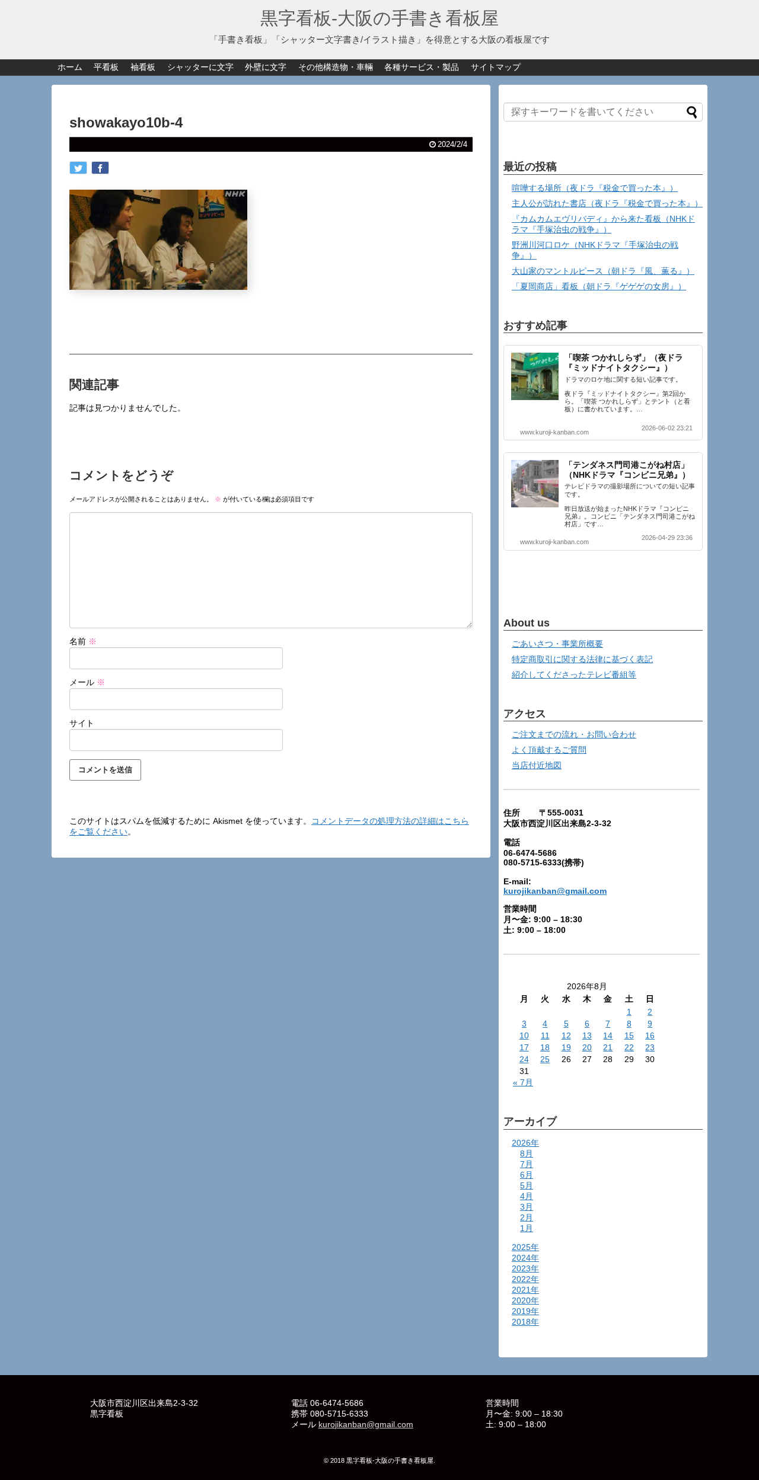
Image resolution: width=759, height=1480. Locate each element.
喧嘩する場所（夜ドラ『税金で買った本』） (595, 188)
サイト (81, 723)
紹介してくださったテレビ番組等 (574, 674)
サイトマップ (496, 67)
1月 (526, 1228)
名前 (83, 641)
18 (545, 1047)
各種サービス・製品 (421, 67)
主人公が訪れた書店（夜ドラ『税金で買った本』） (607, 203)
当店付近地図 (537, 765)
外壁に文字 (265, 67)
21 (608, 1047)
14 (608, 1035)
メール (87, 682)
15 (629, 1035)
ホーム (70, 67)
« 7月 (523, 1082)
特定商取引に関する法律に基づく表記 (582, 659)
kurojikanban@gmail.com (555, 891)
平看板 (106, 67)
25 (545, 1059)
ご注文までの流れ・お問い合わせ (574, 734)
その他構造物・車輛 (335, 67)
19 (566, 1047)
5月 (526, 1185)
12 (566, 1035)
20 (587, 1047)
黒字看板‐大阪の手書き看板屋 (379, 18)
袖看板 (142, 67)
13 (587, 1035)
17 (524, 1047)
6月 (526, 1174)
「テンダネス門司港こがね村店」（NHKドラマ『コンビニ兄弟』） (627, 470)
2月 (526, 1217)
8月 (526, 1153)
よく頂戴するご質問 (549, 750)
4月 (526, 1196)
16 (650, 1035)
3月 (526, 1207)
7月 (526, 1164)
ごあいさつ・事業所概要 (557, 643)
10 (524, 1035)
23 (650, 1047)
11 (545, 1035)
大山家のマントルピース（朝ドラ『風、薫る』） (603, 271)
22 (629, 1047)
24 (524, 1059)
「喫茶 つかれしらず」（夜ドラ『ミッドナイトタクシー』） (624, 362)
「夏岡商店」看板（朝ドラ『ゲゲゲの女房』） (599, 286)
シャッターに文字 (200, 67)
